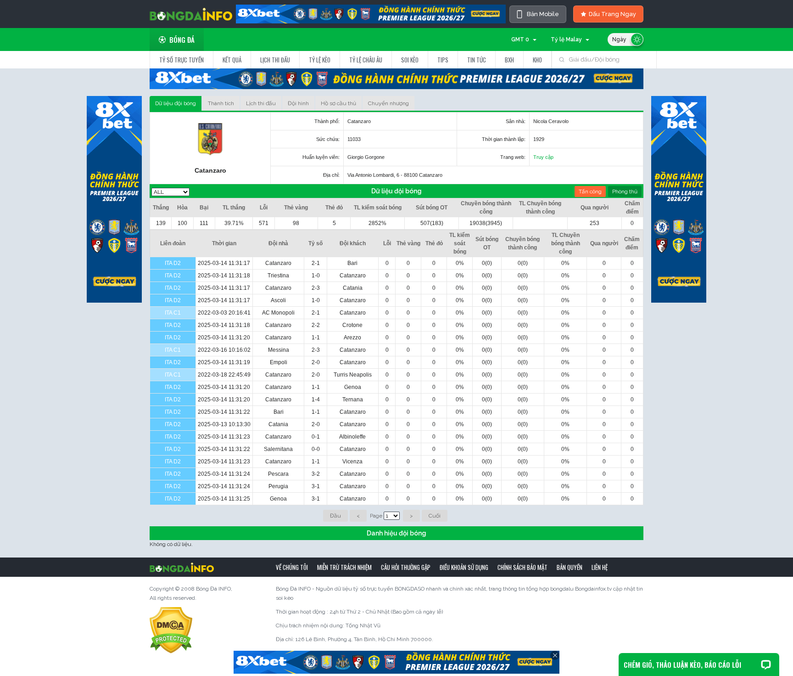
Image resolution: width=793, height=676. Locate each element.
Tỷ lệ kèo (319, 59)
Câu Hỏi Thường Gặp (405, 567)
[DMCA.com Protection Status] (171, 630)
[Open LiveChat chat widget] (766, 664)
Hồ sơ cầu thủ (338, 103)
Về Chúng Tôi (292, 567)
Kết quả (232, 59)
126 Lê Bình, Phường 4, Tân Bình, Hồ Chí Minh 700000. (364, 639)
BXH (509, 59)
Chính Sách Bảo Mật (522, 567)
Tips (442, 59)
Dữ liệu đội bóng (175, 103)
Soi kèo (410, 59)
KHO (537, 59)
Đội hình (298, 103)
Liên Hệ (600, 567)
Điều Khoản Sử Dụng (464, 567)
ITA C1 (173, 313)
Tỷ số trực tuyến (181, 59)
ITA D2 (173, 263)
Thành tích (221, 103)
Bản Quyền (569, 567)
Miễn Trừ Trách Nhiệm (344, 567)
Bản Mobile (543, 14)
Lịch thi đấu (275, 59)
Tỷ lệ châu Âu (365, 59)
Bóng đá (182, 39)
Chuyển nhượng (388, 103)
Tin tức (476, 59)
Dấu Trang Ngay (612, 14)
